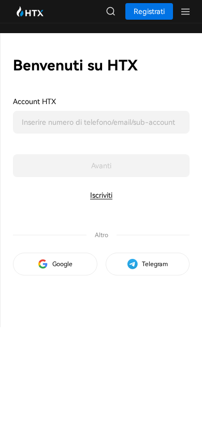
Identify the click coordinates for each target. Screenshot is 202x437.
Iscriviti (101, 195)
